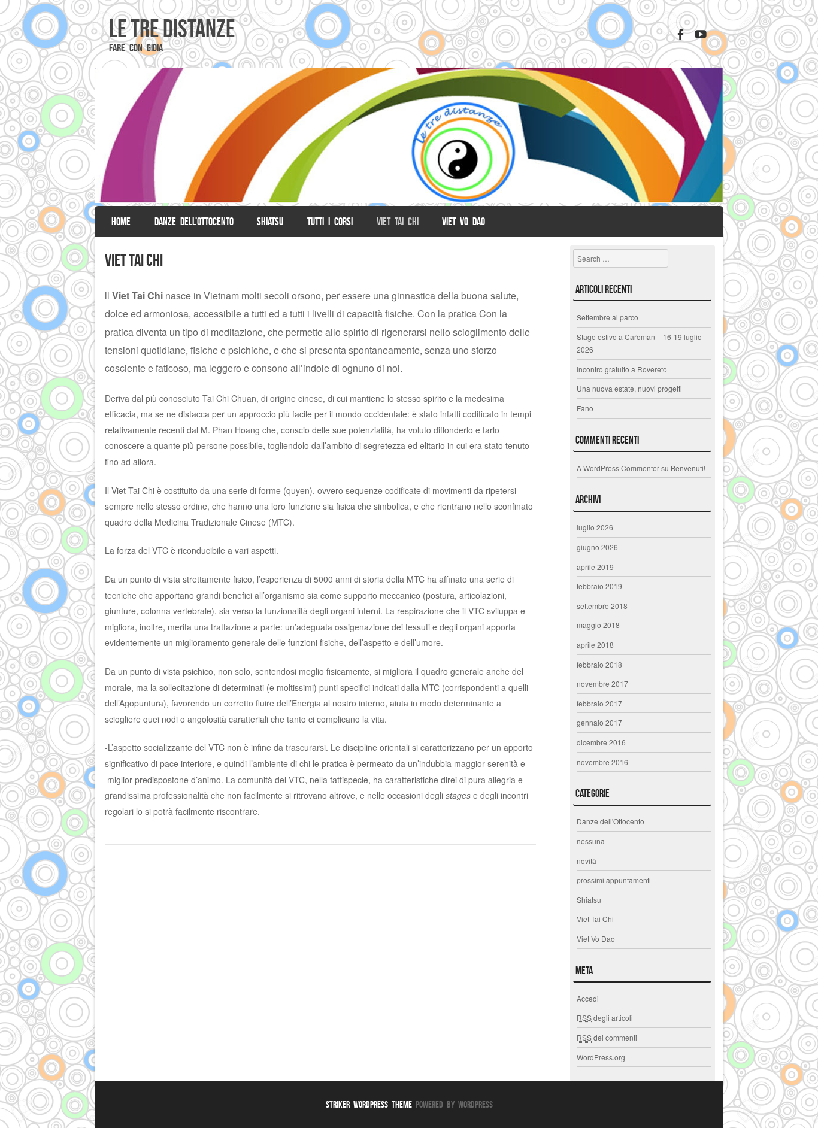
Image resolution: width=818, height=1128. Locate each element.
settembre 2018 (602, 606)
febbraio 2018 (599, 664)
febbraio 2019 (599, 586)
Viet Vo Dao (463, 222)
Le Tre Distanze (172, 28)
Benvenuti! (688, 468)
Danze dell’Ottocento (194, 222)
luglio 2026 (595, 527)
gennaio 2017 (599, 722)
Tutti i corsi (330, 222)
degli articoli (605, 1017)
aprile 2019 (595, 567)
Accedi (588, 998)
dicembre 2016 (601, 742)
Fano (585, 408)
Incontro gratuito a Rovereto (622, 369)
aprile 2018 (595, 644)
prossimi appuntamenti (614, 880)
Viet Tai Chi (398, 222)
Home (121, 222)
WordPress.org (601, 1057)
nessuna (591, 841)
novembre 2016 (602, 762)
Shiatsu (270, 222)
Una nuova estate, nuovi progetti (629, 388)
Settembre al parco (607, 317)
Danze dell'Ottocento (610, 821)
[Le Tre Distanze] (409, 135)
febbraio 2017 (599, 703)
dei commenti (607, 1037)
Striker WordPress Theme (369, 1104)
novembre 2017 (602, 683)
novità (586, 861)
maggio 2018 (598, 625)
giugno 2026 (597, 547)
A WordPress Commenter (618, 468)
